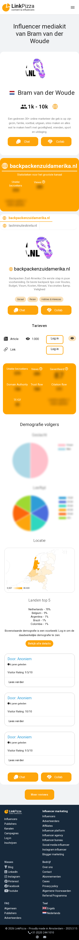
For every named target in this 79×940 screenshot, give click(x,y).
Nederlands (53, 913)
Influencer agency (52, 835)
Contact (47, 871)
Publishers (10, 823)
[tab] (26, 218)
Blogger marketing (53, 854)
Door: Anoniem (20, 659)
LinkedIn (13, 871)
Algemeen (10, 908)
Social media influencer (55, 844)
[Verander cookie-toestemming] (37, 937)
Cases (46, 881)
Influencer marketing (55, 811)
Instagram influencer (54, 849)
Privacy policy (50, 886)
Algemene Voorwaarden (56, 890)
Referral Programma (54, 895)
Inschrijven (10, 842)
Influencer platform (53, 830)
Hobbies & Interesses (51, 299)
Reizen (33, 299)
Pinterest (13, 881)
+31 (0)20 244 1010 (42, 932)
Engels (50, 908)
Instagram (14, 876)
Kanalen (9, 828)
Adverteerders (50, 821)
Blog (10, 867)
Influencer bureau (52, 840)
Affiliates (47, 825)
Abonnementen (51, 876)
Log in (7, 838)
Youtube (13, 890)
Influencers (10, 819)
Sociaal (20, 299)
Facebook (13, 886)
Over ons (47, 867)
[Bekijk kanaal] (55, 109)
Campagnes (11, 833)
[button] (39, 643)
